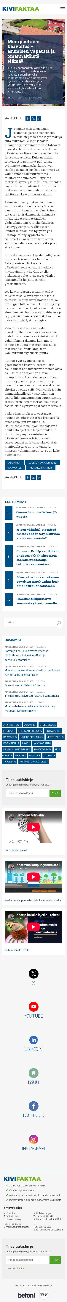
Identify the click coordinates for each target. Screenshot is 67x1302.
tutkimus (49, 755)
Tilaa (55, 793)
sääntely (34, 755)
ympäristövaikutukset (34, 761)
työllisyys (9, 761)
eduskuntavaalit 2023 (42, 462)
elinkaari (9, 730)
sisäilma (20, 755)
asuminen (14, 462)
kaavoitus (15, 467)
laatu (26, 743)
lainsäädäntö (42, 743)
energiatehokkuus (30, 730)
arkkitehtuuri (12, 724)
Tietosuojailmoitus (15, 1268)
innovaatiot (52, 730)
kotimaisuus (11, 743)
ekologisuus (48, 724)
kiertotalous (55, 737)
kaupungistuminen (31, 737)
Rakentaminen (42, 749)
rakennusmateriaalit (16, 749)
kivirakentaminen (41, 467)
